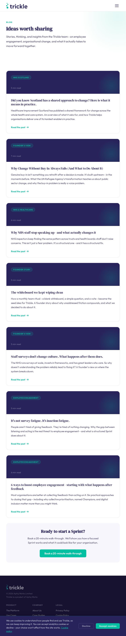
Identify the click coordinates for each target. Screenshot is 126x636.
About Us (37, 610)
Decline (86, 626)
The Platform (12, 610)
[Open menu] (117, 5)
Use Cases (11, 615)
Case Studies (38, 615)
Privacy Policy (62, 610)
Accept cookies (107, 626)
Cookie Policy (62, 615)
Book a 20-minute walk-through (63, 553)
